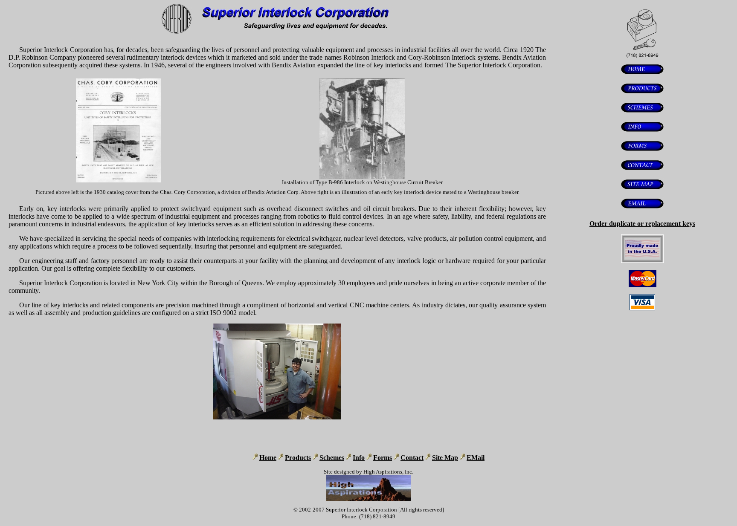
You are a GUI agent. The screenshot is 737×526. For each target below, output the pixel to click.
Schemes (331, 457)
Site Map (445, 457)
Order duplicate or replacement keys (642, 223)
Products (298, 457)
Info (359, 457)
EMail (476, 457)
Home (267, 457)
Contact (412, 457)
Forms (382, 457)
